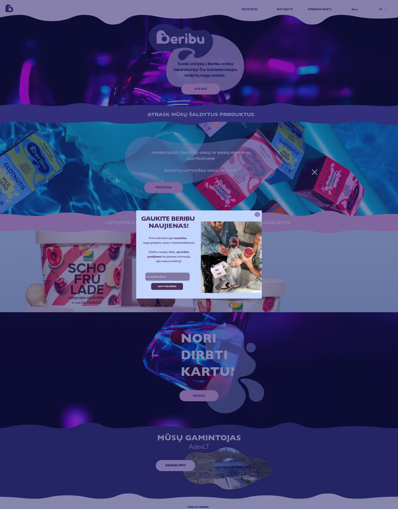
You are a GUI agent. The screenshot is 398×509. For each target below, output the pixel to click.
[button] (314, 172)
